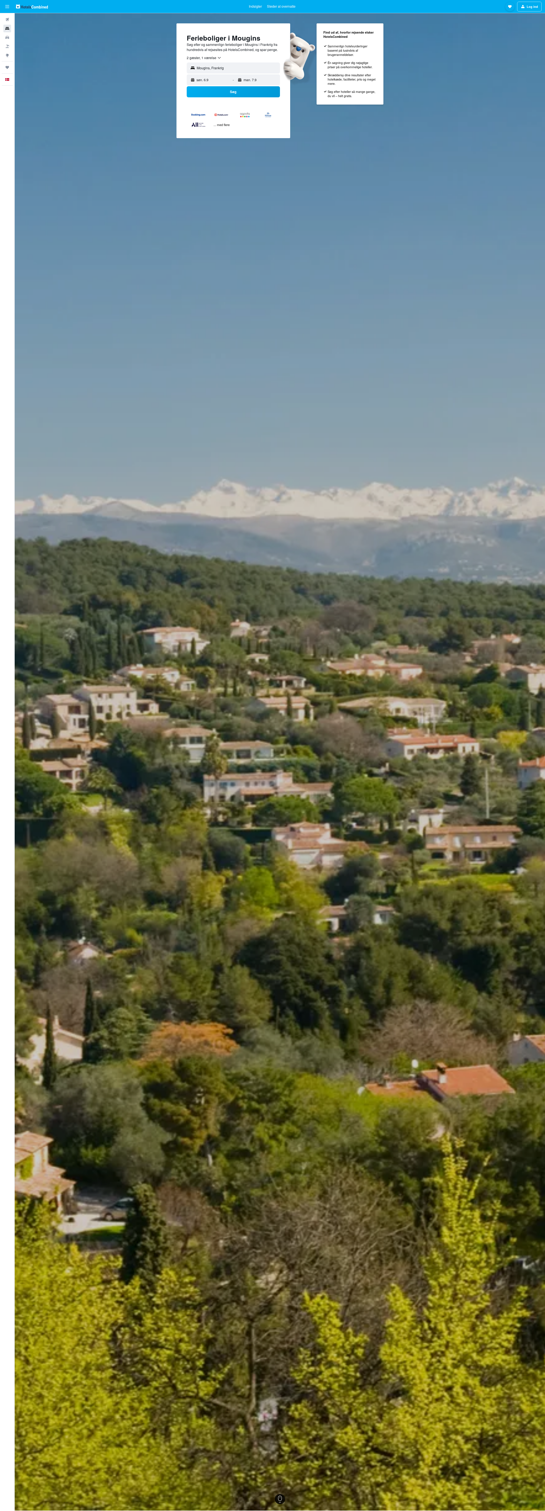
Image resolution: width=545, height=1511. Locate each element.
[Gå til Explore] (7, 55)
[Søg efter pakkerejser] (7, 46)
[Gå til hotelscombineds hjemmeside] (32, 6)
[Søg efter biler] (7, 37)
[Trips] (7, 67)
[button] (7, 6)
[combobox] (204, 58)
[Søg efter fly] (7, 19)
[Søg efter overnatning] (7, 28)
